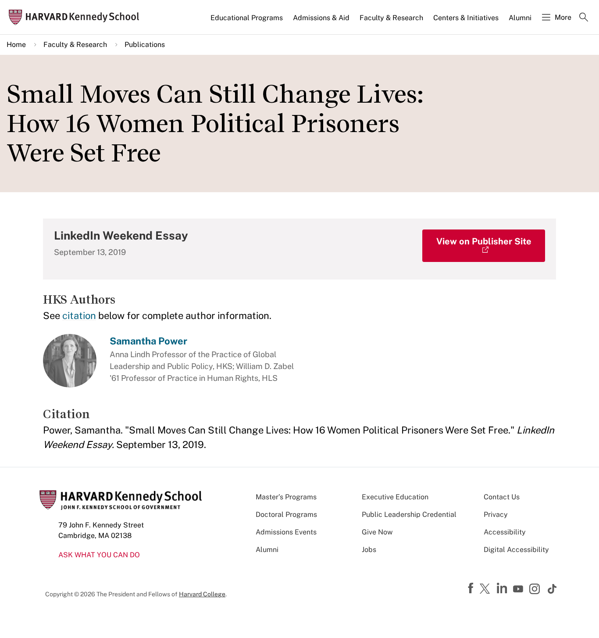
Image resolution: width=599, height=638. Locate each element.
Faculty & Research (391, 18)
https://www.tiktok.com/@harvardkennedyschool (552, 589)
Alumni (520, 18)
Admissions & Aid (321, 18)
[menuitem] (247, 21)
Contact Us (502, 497)
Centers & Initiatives (466, 18)
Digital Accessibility (516, 549)
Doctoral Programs (286, 514)
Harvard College (202, 594)
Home (16, 44)
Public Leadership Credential (409, 514)
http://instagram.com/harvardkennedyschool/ (535, 590)
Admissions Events (286, 532)
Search (583, 18)
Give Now (377, 532)
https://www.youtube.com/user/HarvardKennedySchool (519, 589)
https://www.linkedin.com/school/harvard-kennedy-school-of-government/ (503, 588)
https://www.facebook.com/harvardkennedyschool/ (471, 588)
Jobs (369, 549)
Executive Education (395, 497)
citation (79, 315)
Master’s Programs (286, 497)
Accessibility (505, 532)
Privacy (496, 514)
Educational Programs (246, 18)
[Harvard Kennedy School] (76, 17)
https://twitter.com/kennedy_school (486, 589)
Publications (145, 44)
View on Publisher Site (483, 241)
